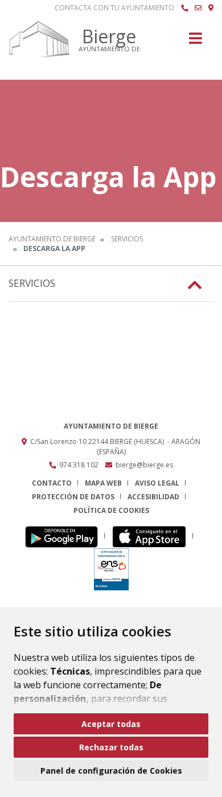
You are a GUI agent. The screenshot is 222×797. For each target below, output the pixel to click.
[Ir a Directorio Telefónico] (184, 8)
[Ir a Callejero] (210, 8)
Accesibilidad (153, 497)
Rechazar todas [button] (111, 747)
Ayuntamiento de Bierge (52, 239)
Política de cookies (111, 510)
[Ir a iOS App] (152, 536)
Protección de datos (73, 497)
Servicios (127, 239)
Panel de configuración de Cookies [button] (111, 770)
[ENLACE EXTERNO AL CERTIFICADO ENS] (111, 568)
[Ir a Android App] (64, 536)
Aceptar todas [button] (111, 723)
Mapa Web (103, 483)
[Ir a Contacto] (198, 8)
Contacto (52, 483)
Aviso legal (157, 483)
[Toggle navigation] (195, 41)
